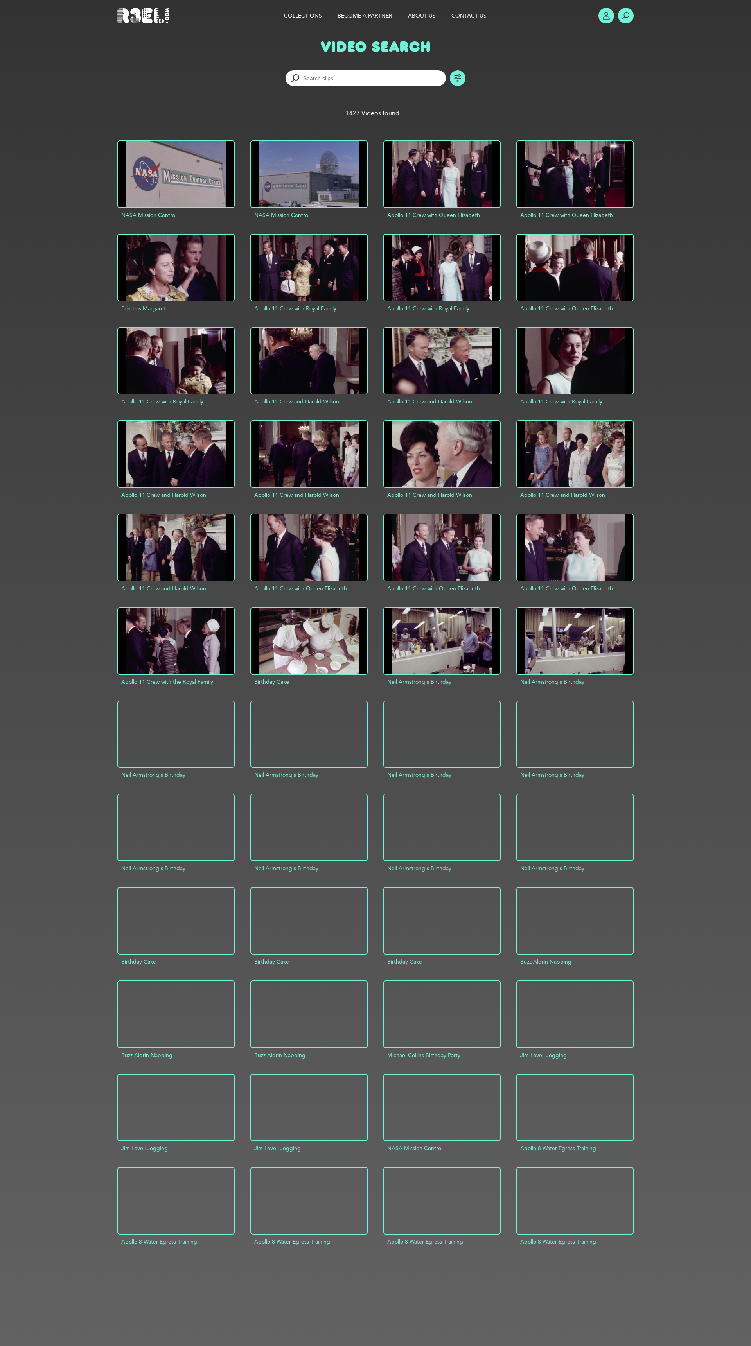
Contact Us (469, 16)
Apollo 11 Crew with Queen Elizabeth (433, 215)
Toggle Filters (457, 78)
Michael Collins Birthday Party (423, 1055)
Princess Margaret (143, 308)
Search (626, 15)
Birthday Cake (271, 682)
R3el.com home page (144, 15)
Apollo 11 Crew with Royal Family (295, 308)
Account (606, 15)
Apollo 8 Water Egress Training (558, 1148)
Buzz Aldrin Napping (545, 962)
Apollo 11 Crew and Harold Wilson (296, 401)
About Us (422, 16)
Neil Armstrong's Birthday (419, 682)
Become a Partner (365, 16)
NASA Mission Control (148, 215)
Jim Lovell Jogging (543, 1055)
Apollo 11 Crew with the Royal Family (167, 682)
